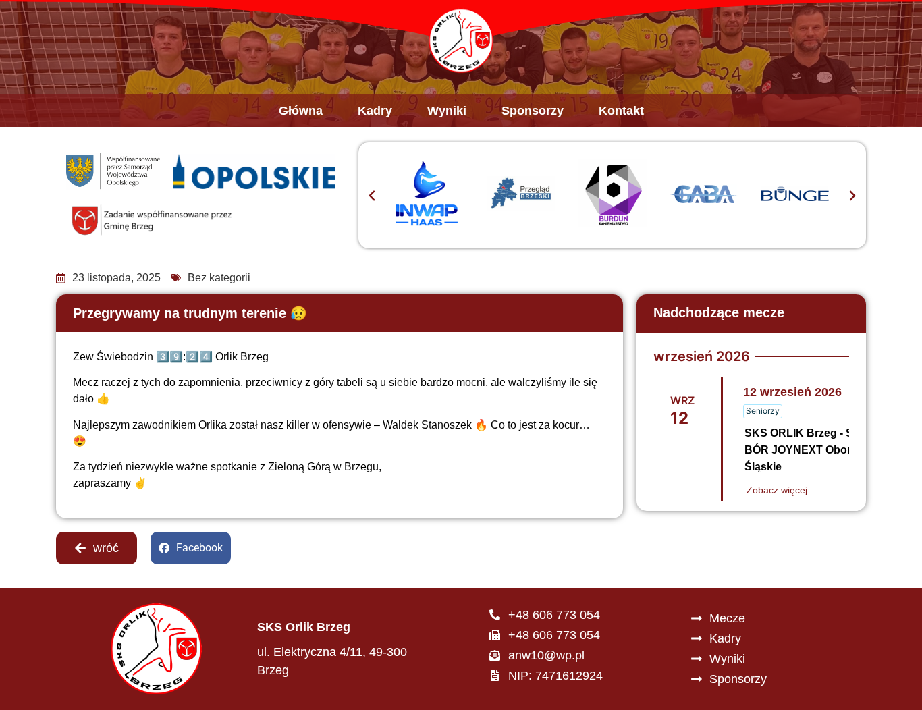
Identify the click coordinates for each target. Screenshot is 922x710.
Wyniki (446, 110)
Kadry (375, 110)
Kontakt (621, 110)
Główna (301, 110)
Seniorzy (763, 411)
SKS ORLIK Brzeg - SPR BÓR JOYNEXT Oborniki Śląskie (806, 449)
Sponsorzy (532, 110)
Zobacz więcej (777, 490)
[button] (372, 195)
